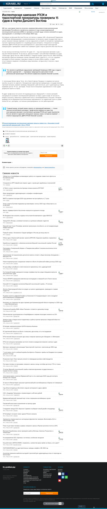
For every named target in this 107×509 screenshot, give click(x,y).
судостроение (9, 190)
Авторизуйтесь (38, 167)
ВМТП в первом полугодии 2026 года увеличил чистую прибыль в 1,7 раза (26, 198)
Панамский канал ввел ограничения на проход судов (19, 403)
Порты (54, 8)
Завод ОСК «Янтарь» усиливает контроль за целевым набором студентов (26, 221)
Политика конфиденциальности (31, 478)
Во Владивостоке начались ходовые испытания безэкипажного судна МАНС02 (27, 215)
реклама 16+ (103, 1)
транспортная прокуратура (38, 136)
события (8, 179)
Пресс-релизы (46, 8)
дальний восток (14, 136)
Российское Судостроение (49, 469)
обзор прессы (9, 207)
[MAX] (59, 477)
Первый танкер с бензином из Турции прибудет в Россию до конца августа (26, 232)
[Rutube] (66, 474)
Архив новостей (47, 477)
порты (13, 11)
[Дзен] (59, 474)
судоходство (9, 195)
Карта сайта (26, 481)
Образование (78, 8)
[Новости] (7, 140)
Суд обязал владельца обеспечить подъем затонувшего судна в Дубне (25, 388)
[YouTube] (59, 480)
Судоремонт (27, 8)
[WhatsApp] (66, 477)
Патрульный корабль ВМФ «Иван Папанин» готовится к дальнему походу (26, 309)
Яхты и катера (89, 8)
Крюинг (45, 472)
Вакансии (60, 471)
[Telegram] (63, 477)
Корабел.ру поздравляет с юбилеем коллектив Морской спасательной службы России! (29, 243)
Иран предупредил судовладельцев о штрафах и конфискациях (23, 193)
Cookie (56, 503)
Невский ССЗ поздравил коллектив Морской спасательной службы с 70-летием (27, 284)
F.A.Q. (24, 483)
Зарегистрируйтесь (49, 167)
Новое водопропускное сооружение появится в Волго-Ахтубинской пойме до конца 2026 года (32, 261)
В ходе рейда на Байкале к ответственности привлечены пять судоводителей (27, 267)
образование (9, 222)
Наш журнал (26, 471)
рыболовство (17, 280)
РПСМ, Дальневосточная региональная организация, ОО (21, 131)
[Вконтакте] (63, 474)
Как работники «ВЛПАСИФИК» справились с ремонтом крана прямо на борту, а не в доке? (31, 443)
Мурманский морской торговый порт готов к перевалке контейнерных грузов (27, 398)
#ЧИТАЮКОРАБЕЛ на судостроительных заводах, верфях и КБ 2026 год (25, 448)
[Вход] (103, 4)
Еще (96, 8)
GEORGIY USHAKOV (10, 134)
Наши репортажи (47, 475)
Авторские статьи (47, 474)
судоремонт (16, 328)
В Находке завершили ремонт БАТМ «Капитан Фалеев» (20, 326)
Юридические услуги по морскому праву (8, 478)
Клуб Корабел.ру (27, 475)
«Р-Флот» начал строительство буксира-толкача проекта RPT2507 (23, 188)
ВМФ (70, 8)
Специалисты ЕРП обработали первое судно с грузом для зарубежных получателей (29, 183)
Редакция (25, 472)
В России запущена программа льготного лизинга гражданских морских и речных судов (30, 342)
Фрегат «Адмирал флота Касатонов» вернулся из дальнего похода (23, 210)
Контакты (60, 469)
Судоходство (18, 8)
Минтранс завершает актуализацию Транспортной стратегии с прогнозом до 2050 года (30, 347)
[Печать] (62, 145)
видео (15, 239)
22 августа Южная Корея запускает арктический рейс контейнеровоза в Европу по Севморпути (32, 382)
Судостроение (7, 8)
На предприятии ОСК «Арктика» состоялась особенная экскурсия (23, 437)
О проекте (25, 469)
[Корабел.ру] (9, 467)
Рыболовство (63, 8)
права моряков (51, 136)
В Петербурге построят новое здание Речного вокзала (20, 414)
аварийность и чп (17, 292)
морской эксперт (17, 444)
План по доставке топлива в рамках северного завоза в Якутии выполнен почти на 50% (30, 426)
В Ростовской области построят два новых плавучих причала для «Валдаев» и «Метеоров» (31, 336)
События (36, 8)
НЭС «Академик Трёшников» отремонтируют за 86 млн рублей (22, 393)
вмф (7, 212)
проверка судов (24, 136)
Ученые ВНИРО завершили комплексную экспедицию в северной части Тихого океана (30, 278)
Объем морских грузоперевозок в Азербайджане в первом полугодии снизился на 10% (30, 314)
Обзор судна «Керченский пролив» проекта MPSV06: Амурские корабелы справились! (29, 238)
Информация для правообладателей (32, 480)
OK (60, 503)
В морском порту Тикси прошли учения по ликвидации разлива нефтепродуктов (28, 359)
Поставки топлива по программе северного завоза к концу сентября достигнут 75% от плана (32, 364)
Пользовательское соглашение (30, 477)
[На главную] (11, 4)
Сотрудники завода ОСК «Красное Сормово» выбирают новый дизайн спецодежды (29, 408)
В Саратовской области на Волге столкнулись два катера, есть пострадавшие (27, 331)
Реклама (25, 474)
